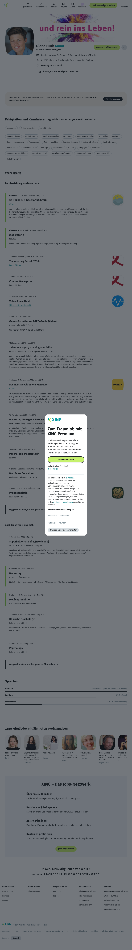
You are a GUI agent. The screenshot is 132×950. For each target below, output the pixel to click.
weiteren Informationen (63, 502)
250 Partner (70, 478)
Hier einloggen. (54, 469)
